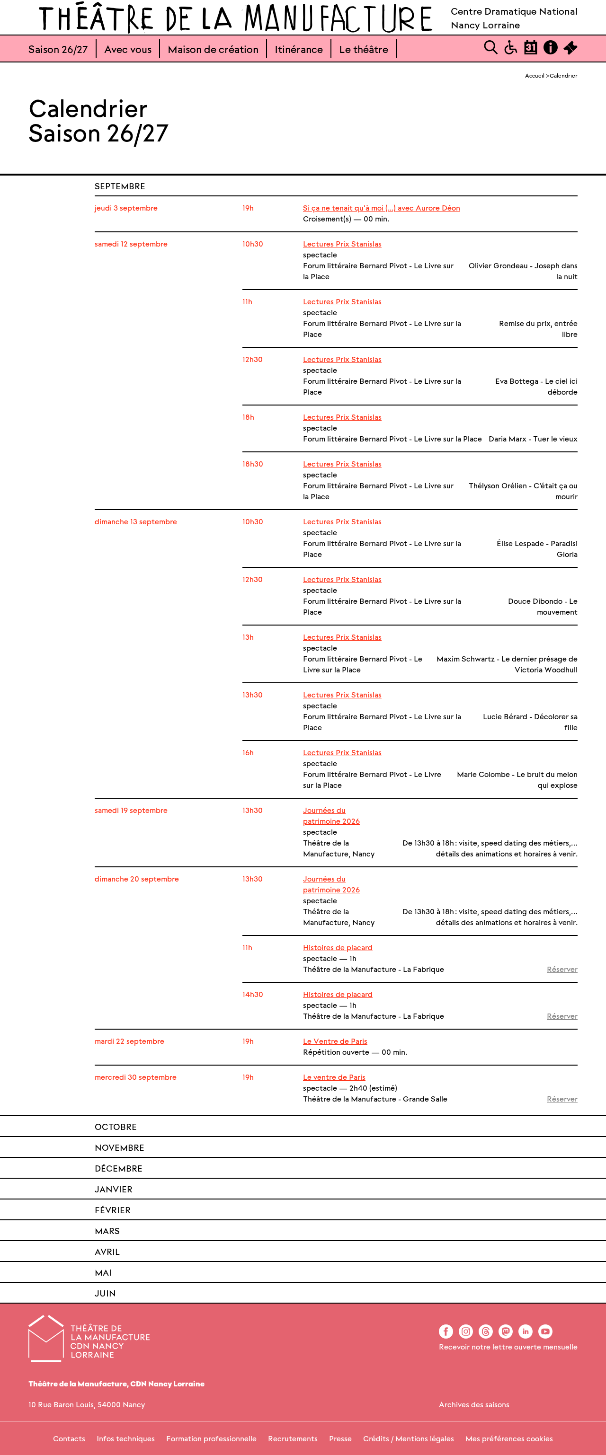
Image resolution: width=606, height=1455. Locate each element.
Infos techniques (126, 1438)
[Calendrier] (531, 51)
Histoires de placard (338, 947)
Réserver (562, 968)
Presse (340, 1438)
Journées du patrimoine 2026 (331, 815)
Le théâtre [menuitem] (363, 48)
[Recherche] (491, 51)
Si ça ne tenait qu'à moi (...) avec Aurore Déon (381, 207)
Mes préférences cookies (509, 1438)
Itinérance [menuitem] (299, 48)
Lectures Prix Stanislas (342, 243)
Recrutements (293, 1438)
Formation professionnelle (211, 1438)
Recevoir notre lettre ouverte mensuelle (508, 1346)
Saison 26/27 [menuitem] (58, 48)
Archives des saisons (474, 1404)
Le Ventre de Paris (335, 1040)
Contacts (69, 1438)
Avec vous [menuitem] (128, 48)
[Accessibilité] (511, 51)
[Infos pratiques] (551, 51)
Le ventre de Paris (334, 1076)
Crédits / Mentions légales (408, 1438)
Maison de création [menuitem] (213, 48)
